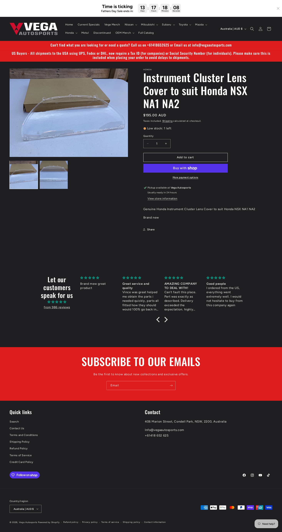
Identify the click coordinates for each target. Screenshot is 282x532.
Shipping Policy (20, 441)
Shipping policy (131, 522)
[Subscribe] (171, 385)
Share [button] (151, 229)
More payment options (185, 177)
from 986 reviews (57, 307)
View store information (162, 198)
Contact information (155, 522)
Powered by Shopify (49, 522)
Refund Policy (19, 448)
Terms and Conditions (24, 435)
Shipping (167, 121)
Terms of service (110, 522)
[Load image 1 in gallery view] (24, 175)
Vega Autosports (28, 522)
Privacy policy (90, 522)
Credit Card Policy (21, 462)
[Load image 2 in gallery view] (54, 175)
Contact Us (17, 428)
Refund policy (70, 522)
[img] (57, 302)
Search (14, 421)
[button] (130, 25)
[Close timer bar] (278, 8)
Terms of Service (21, 455)
